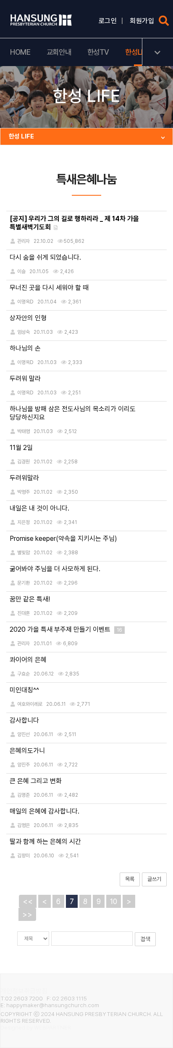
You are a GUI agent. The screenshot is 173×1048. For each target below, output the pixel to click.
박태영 (23, 431)
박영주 (23, 492)
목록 (129, 879)
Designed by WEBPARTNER (35, 1027)
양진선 (23, 734)
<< (28, 901)
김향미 (23, 856)
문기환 (23, 583)
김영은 (23, 825)
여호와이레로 (29, 704)
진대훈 (23, 613)
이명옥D (25, 302)
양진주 (23, 765)
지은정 (23, 522)
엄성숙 (23, 332)
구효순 (23, 674)
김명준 (23, 795)
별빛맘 (23, 553)
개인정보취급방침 (23, 991)
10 (113, 901)
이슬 (21, 271)
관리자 (23, 643)
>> (27, 914)
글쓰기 (154, 879)
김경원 (23, 462)
